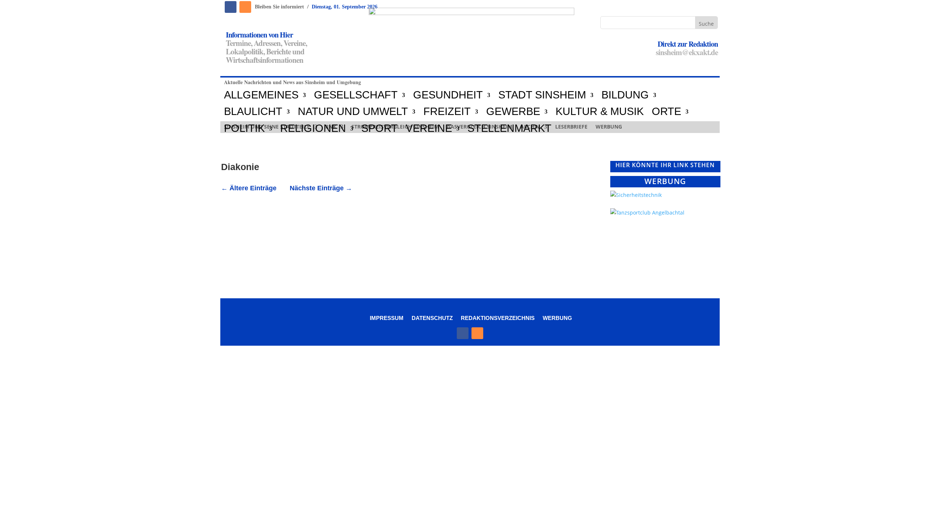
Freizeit (447, 111)
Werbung (557, 318)
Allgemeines (261, 95)
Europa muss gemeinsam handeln (287, 212)
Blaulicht (253, 111)
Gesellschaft (356, 95)
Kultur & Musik (600, 111)
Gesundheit (448, 95)
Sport (379, 128)
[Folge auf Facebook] (230, 7)
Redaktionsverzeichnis (498, 318)
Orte (666, 111)
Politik (244, 128)
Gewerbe (513, 111)
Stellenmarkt (509, 128)
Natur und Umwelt (353, 111)
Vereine (429, 128)
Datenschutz (432, 318)
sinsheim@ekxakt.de (687, 52)
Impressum (387, 318)
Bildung (625, 95)
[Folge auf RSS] (245, 7)
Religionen (313, 128)
